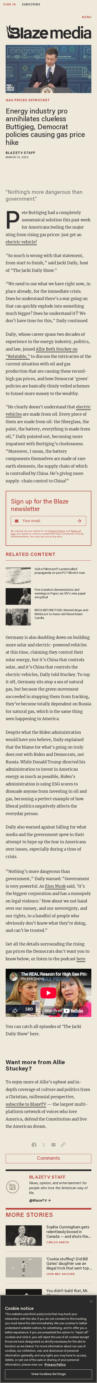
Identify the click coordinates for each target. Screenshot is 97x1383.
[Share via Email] (53, 1144)
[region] (48, 1339)
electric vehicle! (21, 242)
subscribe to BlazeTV (26, 1104)
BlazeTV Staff (20, 153)
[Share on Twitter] (43, 1144)
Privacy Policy (56, 531)
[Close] (91, 1301)
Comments (48, 1158)
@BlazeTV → (40, 1201)
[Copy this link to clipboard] (63, 1144)
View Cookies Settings (48, 1374)
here (81, 958)
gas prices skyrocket (28, 100)
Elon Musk (55, 886)
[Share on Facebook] (34, 1144)
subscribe (31, 4)
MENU (86, 17)
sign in (9, 4)
